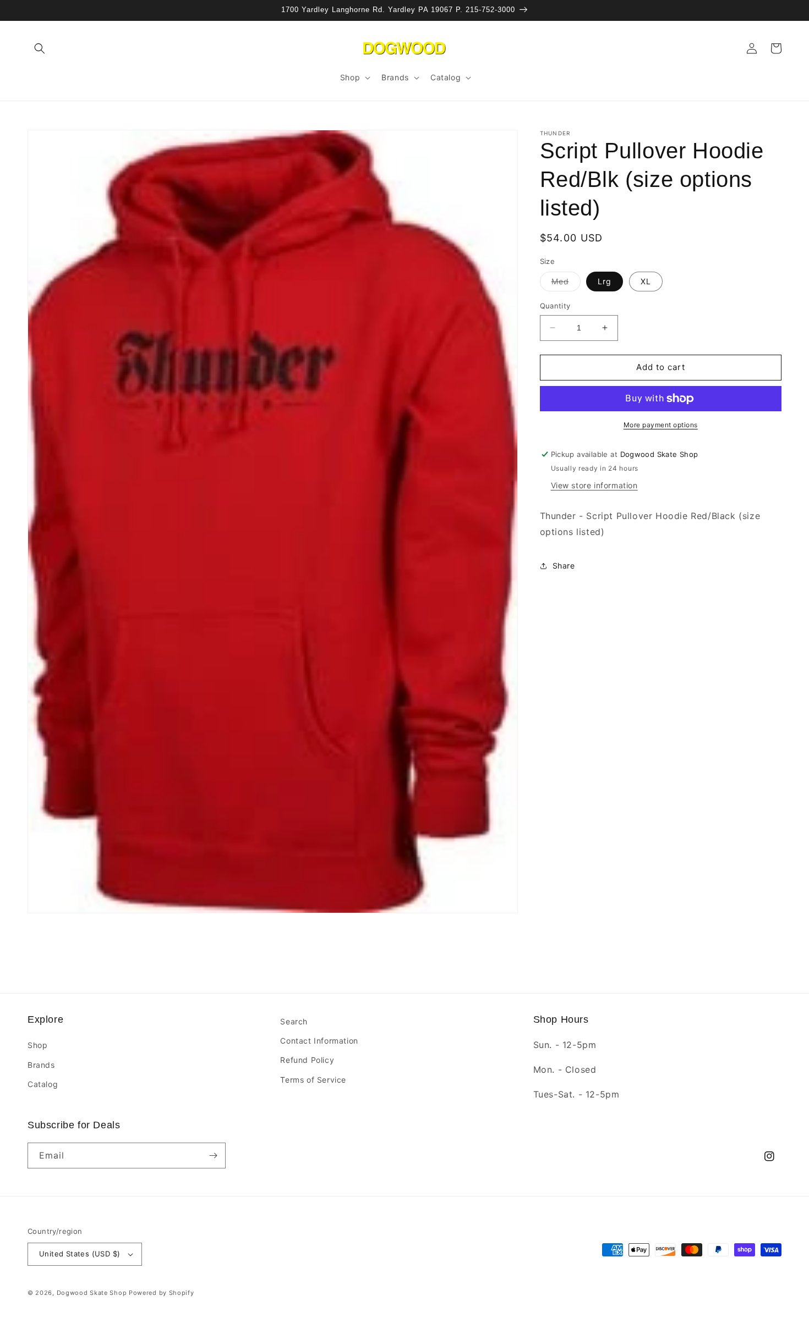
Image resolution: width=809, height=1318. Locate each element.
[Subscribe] (213, 1155)
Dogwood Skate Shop (92, 1293)
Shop (37, 1045)
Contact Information (319, 1040)
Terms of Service (313, 1079)
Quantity (555, 305)
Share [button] (564, 565)
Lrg (604, 281)
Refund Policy (307, 1060)
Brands (41, 1064)
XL (646, 281)
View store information (594, 485)
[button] (40, 48)
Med (566, 283)
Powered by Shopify (161, 1293)
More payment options (661, 425)
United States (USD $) (79, 1253)
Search (294, 1021)
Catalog (43, 1084)
